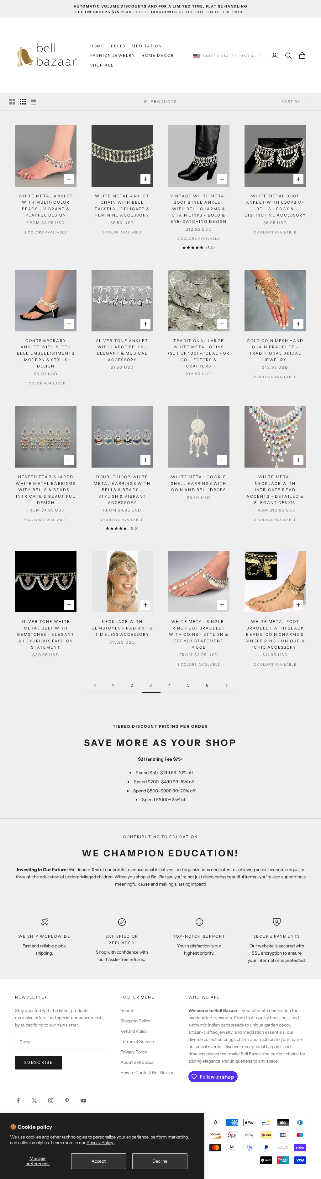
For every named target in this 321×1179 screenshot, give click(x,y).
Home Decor (157, 55)
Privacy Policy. (100, 1142)
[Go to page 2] (94, 685)
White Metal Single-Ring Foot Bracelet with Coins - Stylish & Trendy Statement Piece (199, 634)
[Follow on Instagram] (51, 1100)
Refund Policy (133, 1031)
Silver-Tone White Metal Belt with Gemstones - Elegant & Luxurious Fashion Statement (45, 634)
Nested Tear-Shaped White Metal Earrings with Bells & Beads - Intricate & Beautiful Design (46, 489)
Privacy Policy (133, 1052)
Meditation (147, 46)
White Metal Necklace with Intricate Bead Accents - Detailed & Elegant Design (275, 489)
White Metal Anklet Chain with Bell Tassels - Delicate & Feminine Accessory (122, 205)
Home (97, 46)
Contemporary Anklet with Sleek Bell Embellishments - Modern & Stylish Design (46, 353)
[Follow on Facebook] (18, 1100)
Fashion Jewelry (112, 55)
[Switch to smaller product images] (23, 101)
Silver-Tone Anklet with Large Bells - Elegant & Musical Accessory (122, 350)
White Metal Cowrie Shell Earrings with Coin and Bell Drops (198, 483)
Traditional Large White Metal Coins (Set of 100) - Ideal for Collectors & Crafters (198, 353)
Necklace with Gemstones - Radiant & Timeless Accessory (122, 628)
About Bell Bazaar (137, 1062)
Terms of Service (137, 1041)
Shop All (102, 65)
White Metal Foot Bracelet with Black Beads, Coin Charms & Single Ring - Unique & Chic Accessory (275, 634)
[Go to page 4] (226, 685)
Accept (99, 1161)
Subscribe (38, 1062)
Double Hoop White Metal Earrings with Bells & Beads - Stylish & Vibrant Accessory (122, 489)
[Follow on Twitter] (34, 1100)
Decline (159, 1161)
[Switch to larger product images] (12, 101)
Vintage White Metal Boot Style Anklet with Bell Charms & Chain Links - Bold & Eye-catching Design (198, 209)
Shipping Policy (135, 1021)
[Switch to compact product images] (33, 101)
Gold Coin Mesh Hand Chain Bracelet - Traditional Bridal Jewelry (275, 350)
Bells (118, 46)
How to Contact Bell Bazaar (146, 1072)
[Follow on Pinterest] (67, 1100)
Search (127, 1010)
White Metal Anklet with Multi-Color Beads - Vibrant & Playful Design (45, 205)
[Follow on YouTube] (83, 1100)
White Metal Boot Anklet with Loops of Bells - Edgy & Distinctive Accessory (275, 205)
